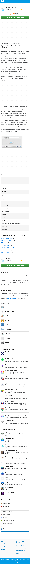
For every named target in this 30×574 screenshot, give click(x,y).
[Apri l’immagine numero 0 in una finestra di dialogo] (12, 142)
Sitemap (3, 549)
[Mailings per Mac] (2, 9)
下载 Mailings (4, 243)
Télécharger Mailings (6, 238)
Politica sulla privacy (21, 548)
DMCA (17, 553)
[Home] (1, 5)
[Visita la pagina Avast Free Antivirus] (15, 14)
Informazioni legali (20, 550)
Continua (15, 532)
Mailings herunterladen (6, 240)
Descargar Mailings (6, 245)
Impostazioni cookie (20, 556)
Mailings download (5, 252)
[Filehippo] (5, 1)
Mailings (11, 7)
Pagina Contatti (11, 298)
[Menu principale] (28, 1)
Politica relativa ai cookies (22, 545)
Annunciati (3, 546)
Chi (2, 541)
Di (8, 9)
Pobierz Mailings (5, 250)
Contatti (3, 543)
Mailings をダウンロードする (8, 247)
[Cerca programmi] (25, 1)
